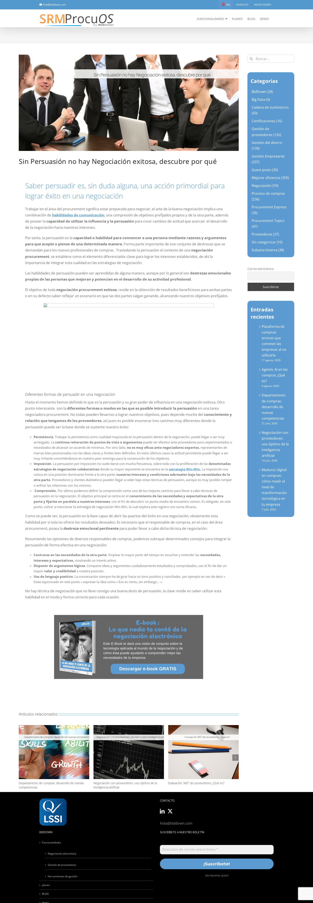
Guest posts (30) (265, 170)
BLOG (45, 894)
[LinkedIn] (162, 811)
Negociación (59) (265, 185)
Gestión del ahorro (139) (267, 145)
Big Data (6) (261, 99)
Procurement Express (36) (269, 210)
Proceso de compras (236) (268, 196)
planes (46, 885)
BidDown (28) (262, 91)
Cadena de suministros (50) (270, 110)
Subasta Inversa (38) (268, 250)
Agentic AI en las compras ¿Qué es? (275, 375)
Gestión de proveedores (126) (266, 131)
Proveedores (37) (265, 234)
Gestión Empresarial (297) (268, 159)
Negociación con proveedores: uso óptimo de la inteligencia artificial (275, 444)
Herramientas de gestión (62, 876)
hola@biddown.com (54, 4)
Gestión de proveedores (62, 865)
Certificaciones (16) (267, 121)
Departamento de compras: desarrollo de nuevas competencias (274, 406)
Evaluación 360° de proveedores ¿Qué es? (121, 783)
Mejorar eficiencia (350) (270, 177)
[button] (22, 757)
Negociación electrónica (62, 853)
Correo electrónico (260, 269)
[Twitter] (170, 811)
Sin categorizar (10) (267, 242)
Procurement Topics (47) (268, 223)
